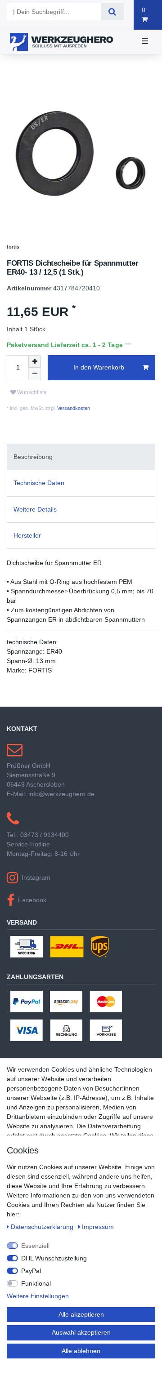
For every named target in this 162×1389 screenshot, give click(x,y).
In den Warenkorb (98, 388)
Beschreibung (33, 477)
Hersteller (27, 556)
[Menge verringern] (34, 394)
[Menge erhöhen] (34, 382)
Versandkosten (73, 429)
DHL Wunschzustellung (54, 1258)
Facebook (32, 920)
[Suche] (112, 11)
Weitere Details (35, 530)
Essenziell (35, 1245)
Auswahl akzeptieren (81, 1332)
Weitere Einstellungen (38, 1296)
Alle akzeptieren (81, 1314)
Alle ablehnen (81, 1350)
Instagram (36, 898)
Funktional (36, 1283)
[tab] (81, 477)
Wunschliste (31, 413)
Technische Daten (39, 504)
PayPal (31, 1270)
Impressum (98, 1226)
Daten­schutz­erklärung (43, 1226)
